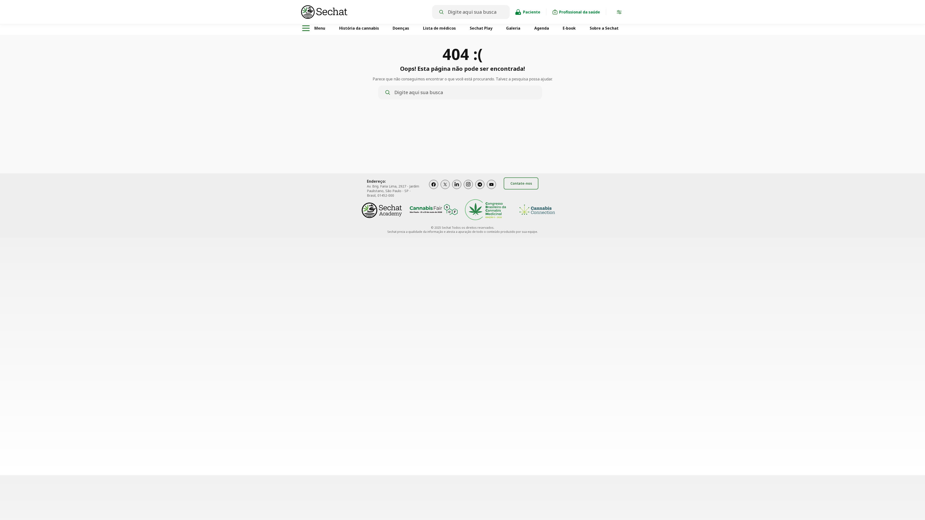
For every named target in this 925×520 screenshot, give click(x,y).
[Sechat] (366, 12)
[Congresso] (485, 210)
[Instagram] (468, 189)
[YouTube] (491, 189)
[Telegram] (479, 189)
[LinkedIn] (456, 189)
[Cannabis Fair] (433, 210)
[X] (445, 189)
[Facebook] (433, 189)
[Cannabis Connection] (537, 210)
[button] (619, 13)
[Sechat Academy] (381, 210)
